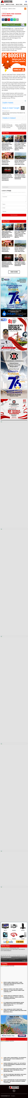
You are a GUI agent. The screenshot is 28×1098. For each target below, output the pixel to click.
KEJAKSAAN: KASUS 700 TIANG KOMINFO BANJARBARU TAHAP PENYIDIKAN (20, 263)
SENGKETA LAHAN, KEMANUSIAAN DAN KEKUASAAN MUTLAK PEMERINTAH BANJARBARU (7, 177)
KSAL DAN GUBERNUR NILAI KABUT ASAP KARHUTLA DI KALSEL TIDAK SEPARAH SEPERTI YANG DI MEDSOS (20, 234)
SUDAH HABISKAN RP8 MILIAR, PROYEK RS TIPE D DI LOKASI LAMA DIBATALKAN (20, 249)
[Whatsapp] (14, 19)
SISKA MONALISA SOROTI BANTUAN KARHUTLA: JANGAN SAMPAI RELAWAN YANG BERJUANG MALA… (15, 1010)
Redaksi (13, 1095)
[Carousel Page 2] (23, 960)
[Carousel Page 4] (25, 960)
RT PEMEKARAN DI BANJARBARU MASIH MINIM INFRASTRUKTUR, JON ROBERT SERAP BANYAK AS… (14, 1004)
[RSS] (25, 9)
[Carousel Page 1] (22, 960)
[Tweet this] (6, 19)
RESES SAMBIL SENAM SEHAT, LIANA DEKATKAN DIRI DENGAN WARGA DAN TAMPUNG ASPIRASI (13, 983)
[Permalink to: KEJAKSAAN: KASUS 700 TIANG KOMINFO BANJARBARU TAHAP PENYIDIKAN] (20, 170)
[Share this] (3, 19)
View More (14, 272)
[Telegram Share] (11, 19)
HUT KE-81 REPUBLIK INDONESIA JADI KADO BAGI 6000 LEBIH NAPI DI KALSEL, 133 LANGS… (15, 1075)
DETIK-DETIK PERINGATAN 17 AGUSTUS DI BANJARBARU (6, 249)
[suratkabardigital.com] (6, 1)
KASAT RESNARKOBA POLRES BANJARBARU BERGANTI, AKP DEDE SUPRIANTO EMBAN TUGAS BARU (15, 1081)
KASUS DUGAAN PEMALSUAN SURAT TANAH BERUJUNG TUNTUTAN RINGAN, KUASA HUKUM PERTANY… (15, 1070)
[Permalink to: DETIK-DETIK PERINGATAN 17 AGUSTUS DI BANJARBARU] (7, 155)
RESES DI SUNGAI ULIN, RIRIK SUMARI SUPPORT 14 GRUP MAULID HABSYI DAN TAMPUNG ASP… (14, 990)
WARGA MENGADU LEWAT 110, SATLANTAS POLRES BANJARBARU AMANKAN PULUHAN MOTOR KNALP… (15, 1064)
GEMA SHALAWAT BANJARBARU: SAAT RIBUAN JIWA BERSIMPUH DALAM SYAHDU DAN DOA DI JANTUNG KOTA (7, 234)
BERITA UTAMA (12, 17)
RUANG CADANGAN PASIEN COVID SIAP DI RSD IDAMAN (7, 125)
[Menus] (26, 1)
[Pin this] (9, 19)
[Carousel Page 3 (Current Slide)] (24, 960)
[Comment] (17, 19)
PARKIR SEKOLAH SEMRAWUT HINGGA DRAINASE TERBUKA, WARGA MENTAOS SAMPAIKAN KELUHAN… (14, 997)
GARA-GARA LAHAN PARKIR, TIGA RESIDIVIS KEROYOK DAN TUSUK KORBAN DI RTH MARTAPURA (15, 1059)
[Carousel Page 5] (26, 960)
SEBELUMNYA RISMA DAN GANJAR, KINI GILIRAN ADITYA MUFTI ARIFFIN (20, 126)
